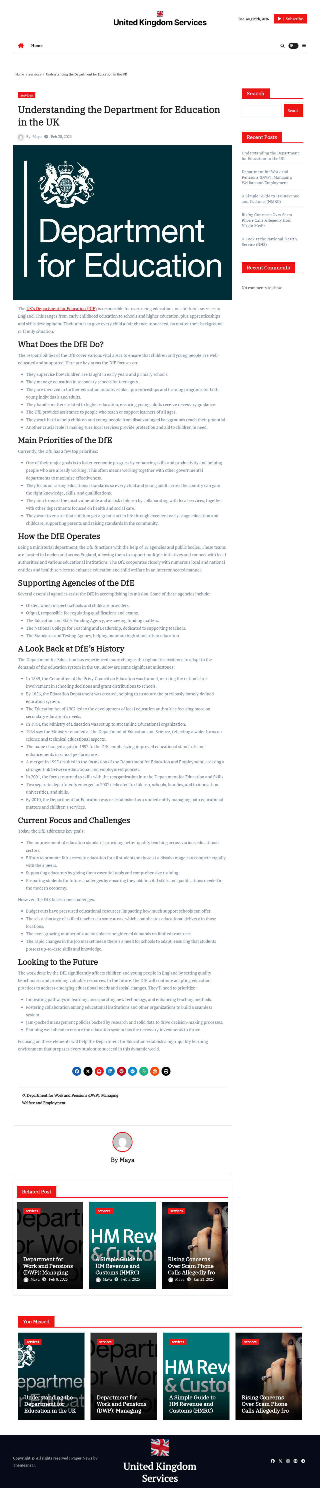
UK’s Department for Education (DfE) (61, 308)
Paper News (81, 1458)
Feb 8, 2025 (58, 1279)
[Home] (21, 45)
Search (256, 93)
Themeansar (24, 1465)
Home (36, 45)
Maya (37, 136)
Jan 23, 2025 (204, 1279)
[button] (304, 45)
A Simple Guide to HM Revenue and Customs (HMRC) (119, 1265)
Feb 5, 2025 (130, 1279)
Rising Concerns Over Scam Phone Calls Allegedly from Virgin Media (194, 1268)
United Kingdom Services (160, 22)
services (26, 95)
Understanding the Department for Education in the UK (270, 155)
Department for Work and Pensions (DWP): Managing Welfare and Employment (48, 1272)
